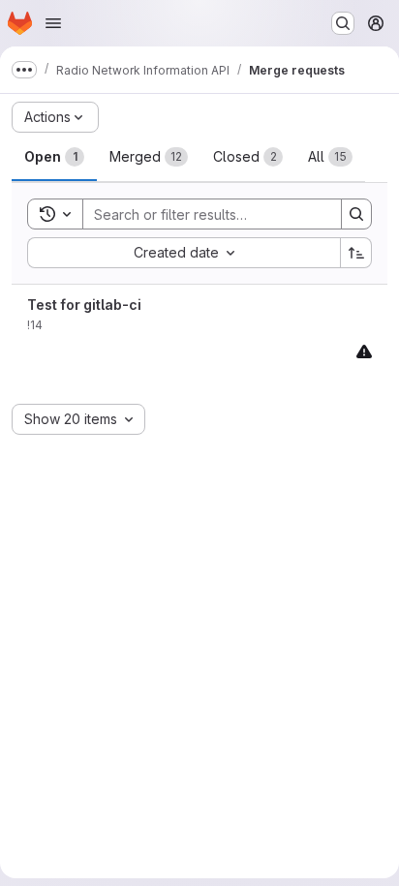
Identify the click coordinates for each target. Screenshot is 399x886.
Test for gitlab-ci (84, 304)
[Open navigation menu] (53, 23)
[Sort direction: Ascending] (356, 252)
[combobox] (183, 252)
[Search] (356, 214)
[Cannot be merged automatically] (364, 351)
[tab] (54, 157)
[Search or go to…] (342, 23)
